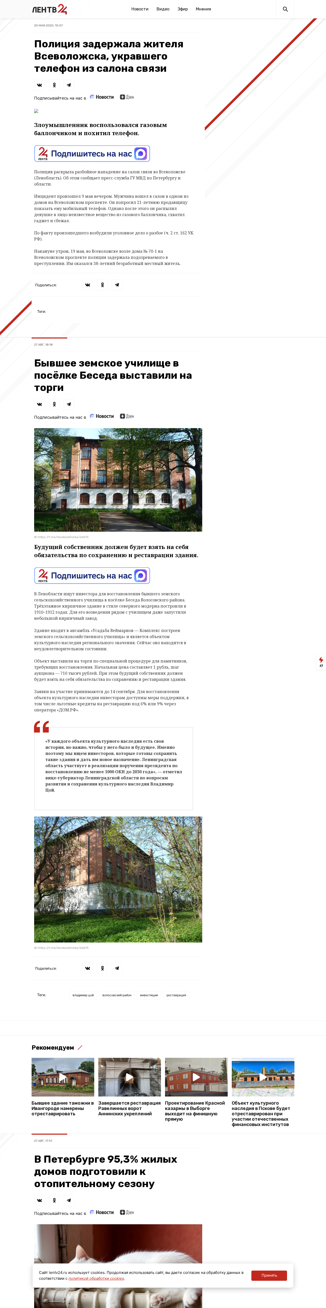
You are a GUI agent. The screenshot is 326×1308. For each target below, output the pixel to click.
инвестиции (149, 995)
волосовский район (116, 995)
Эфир (183, 9)
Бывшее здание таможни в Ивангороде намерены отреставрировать (63, 1109)
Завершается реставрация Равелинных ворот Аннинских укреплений (129, 1109)
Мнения (203, 9)
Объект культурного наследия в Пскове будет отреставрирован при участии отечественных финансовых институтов (261, 1114)
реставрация (176, 995)
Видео (163, 9)
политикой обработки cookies (96, 1278)
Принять (269, 1275)
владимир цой (83, 995)
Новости (139, 9)
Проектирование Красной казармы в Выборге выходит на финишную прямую (195, 1111)
